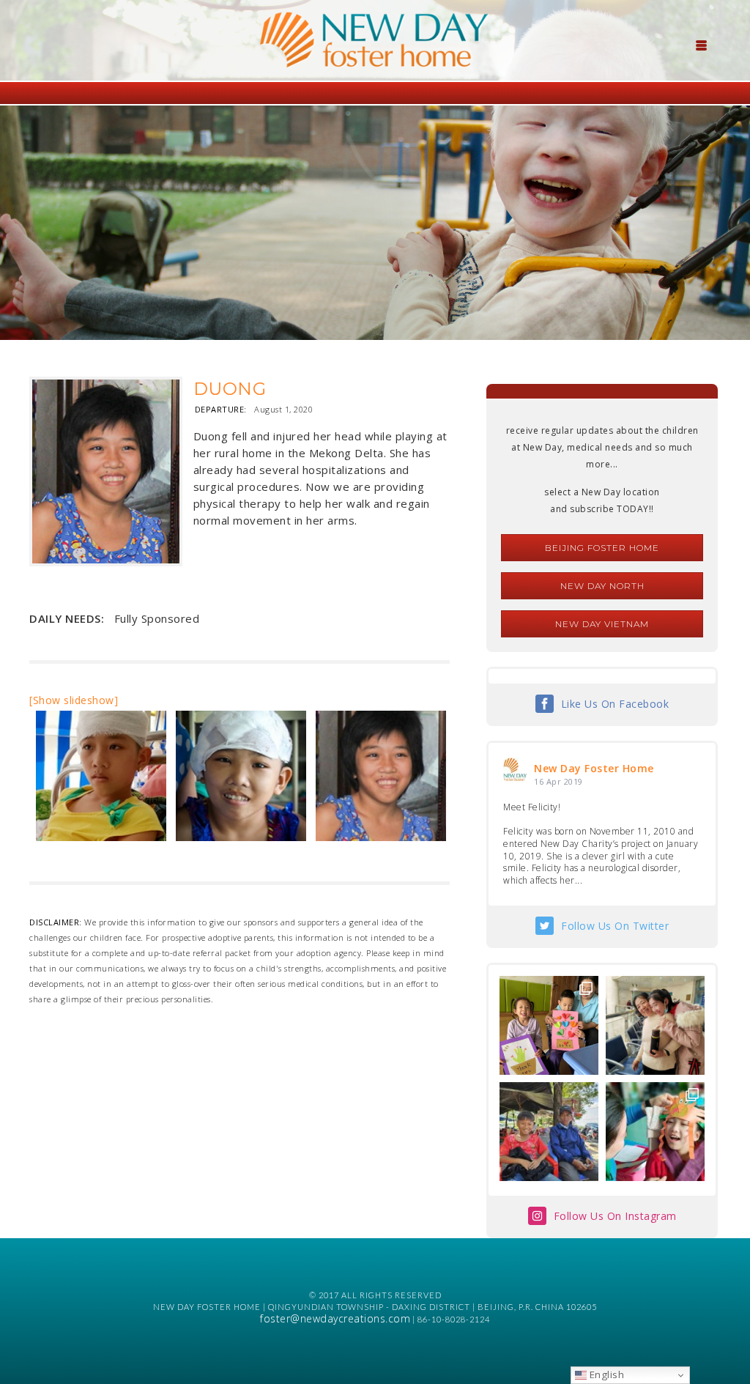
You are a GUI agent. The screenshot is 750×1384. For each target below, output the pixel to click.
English (605, 1374)
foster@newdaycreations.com (335, 1318)
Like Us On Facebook (615, 704)
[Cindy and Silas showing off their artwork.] (549, 1025)
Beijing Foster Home (602, 547)
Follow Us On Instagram (615, 1216)
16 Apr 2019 (558, 781)
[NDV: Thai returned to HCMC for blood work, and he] (549, 1131)
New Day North (602, 585)
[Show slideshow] (73, 700)
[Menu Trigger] (702, 44)
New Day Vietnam (602, 623)
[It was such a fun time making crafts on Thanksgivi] (655, 1131)
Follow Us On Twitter (615, 926)
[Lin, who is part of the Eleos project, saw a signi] (655, 1025)
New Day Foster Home (594, 768)
